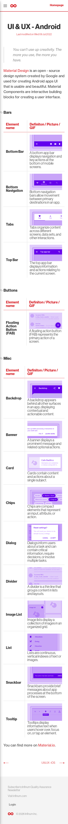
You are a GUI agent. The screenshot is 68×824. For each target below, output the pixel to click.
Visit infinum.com (17, 795)
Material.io (46, 745)
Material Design (16, 70)
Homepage (57, 5)
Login (12, 804)
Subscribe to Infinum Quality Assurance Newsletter (29, 788)
